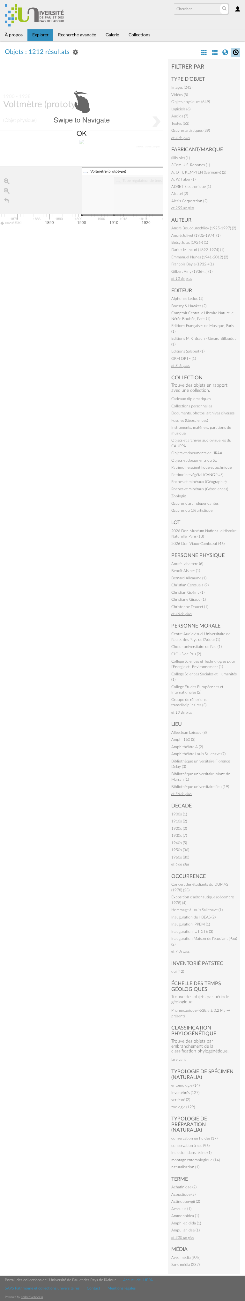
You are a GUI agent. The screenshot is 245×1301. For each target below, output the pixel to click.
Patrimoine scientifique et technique (201, 467)
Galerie (112, 35)
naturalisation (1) (185, 1167)
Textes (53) (180, 123)
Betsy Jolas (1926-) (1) (189, 242)
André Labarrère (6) (187, 564)
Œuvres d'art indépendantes (195, 503)
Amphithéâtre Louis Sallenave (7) (198, 754)
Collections (139, 35)
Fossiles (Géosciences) (189, 420)
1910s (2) (179, 821)
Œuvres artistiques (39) (190, 130)
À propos (14, 35)
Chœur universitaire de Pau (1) (196, 647)
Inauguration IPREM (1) (190, 924)
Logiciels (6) (180, 109)
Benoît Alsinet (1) (185, 571)
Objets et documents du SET (195, 460)
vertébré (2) (180, 1100)
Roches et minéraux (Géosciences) (199, 489)
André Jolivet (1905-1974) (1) (195, 235)
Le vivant (178, 1059)
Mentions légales (122, 1288)
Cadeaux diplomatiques (191, 399)
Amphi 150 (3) (183, 739)
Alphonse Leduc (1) (187, 299)
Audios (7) (179, 116)
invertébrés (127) (185, 1093)
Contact (93, 1288)
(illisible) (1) (180, 158)
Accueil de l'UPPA (138, 1280)
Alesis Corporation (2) (189, 201)
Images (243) (181, 87)
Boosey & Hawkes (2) (188, 306)
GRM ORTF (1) (183, 359)
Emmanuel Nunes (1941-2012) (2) (199, 257)
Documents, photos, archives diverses (202, 413)
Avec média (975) (185, 1258)
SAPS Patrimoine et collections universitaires (42, 1288)
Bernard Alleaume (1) (188, 578)
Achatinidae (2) (184, 1187)
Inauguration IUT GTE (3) (192, 931)
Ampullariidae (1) (185, 1230)
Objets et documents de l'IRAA (196, 453)
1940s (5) (179, 843)
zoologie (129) (183, 1107)
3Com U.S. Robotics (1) (190, 165)
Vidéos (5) (179, 95)
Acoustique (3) (183, 1194)
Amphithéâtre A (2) (187, 747)
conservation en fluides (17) (194, 1138)
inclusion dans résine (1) (191, 1153)
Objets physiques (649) (190, 102)
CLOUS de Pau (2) (186, 654)
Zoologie (178, 496)
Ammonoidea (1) (185, 1216)
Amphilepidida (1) (186, 1223)
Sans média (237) (185, 1265)
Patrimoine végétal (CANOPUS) (197, 475)
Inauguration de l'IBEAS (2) (193, 917)
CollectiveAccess (32, 1297)
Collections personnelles (191, 406)
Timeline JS (12, 223)
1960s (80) (180, 857)
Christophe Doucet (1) (189, 607)
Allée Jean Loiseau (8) (189, 732)
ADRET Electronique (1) (191, 187)
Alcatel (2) (179, 194)
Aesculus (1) (181, 1209)
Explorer (40, 35)
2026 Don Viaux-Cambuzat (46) (198, 544)
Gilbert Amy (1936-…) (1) (191, 271)
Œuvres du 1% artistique (191, 510)
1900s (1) (179, 814)
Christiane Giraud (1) (188, 599)
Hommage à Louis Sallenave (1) (197, 910)
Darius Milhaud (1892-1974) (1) (197, 250)
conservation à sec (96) (190, 1146)
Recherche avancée (77, 35)
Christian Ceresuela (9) (190, 585)
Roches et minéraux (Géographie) (198, 482)
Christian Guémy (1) (187, 592)
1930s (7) (179, 835)
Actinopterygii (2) (185, 1201)
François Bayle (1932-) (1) (192, 264)
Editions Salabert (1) (187, 351)
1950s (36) (180, 850)
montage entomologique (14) (195, 1160)
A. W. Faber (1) (183, 179)
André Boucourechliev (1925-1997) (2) (203, 228)
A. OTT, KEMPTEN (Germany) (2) (198, 172)
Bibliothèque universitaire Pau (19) (200, 787)
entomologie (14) (185, 1085)
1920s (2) (179, 828)
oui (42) (177, 971)
